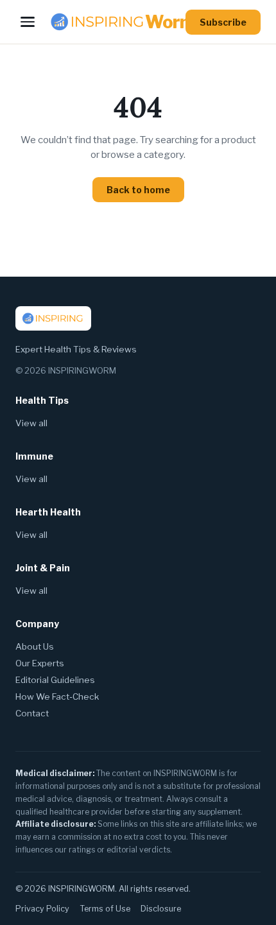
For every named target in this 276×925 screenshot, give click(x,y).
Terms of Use (105, 908)
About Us (34, 646)
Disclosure (161, 908)
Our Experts (39, 663)
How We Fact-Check (57, 696)
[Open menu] (27, 22)
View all (31, 423)
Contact (32, 713)
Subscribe (223, 22)
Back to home (138, 189)
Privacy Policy (42, 908)
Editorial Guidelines (55, 680)
